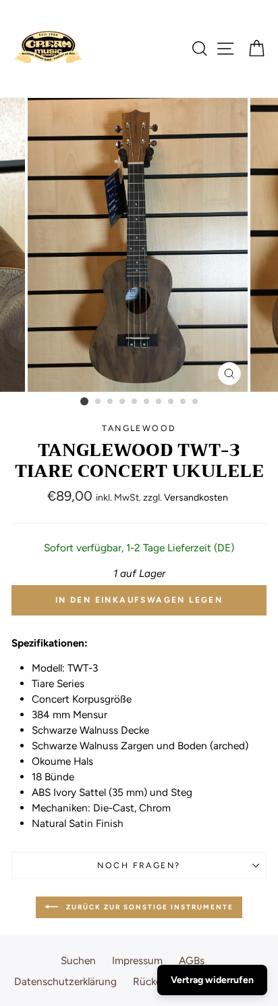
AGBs (191, 960)
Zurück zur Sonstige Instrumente (148, 906)
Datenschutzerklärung (65, 981)
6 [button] (147, 402)
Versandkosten (196, 497)
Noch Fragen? (138, 865)
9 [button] (183, 402)
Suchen (78, 960)
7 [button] (159, 402)
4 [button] (122, 402)
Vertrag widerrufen (212, 980)
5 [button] (135, 402)
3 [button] (110, 402)
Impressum (137, 960)
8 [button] (171, 402)
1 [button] (84, 401)
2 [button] (98, 402)
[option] (139, 245)
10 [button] (195, 402)
